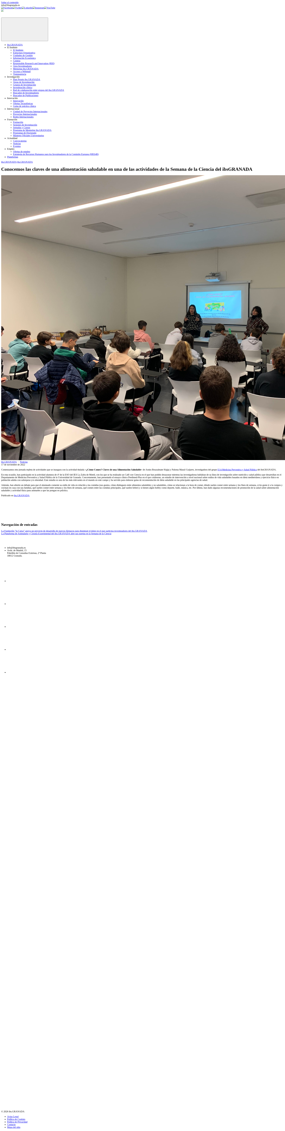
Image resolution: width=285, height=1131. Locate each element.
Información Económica (24, 58)
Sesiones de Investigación (25, 125)
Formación (18, 122)
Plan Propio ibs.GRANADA (26, 79)
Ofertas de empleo (21, 151)
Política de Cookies (16, 1119)
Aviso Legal (13, 1116)
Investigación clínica (22, 87)
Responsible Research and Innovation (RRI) (33, 63)
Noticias (17, 143)
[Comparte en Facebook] (23, 518)
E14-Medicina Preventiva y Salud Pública (237, 469)
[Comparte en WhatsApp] (159, 518)
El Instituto (18, 50)
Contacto (11, 1124)
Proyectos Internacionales (25, 114)
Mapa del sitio (13, 1127)
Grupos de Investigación (24, 85)
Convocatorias (20, 141)
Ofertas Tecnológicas (23, 103)
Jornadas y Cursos (21, 127)
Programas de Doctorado (24, 133)
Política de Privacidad (17, 1122)
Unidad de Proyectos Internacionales (30, 111)
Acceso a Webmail (22, 71)
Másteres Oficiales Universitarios (28, 135)
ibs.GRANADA (15, 44)
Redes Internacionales (23, 117)
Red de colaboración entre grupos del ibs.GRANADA (38, 90)
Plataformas (12, 157)
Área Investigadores (22, 66)
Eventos (17, 146)
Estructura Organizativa (24, 52)
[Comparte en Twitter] (68, 518)
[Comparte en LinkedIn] (113, 518)
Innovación (18, 101)
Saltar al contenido (10, 2)
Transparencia (19, 74)
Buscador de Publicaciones (25, 95)
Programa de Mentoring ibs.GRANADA (32, 130)
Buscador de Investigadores (26, 93)
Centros (16, 60)
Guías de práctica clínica (24, 106)
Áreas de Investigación (23, 82)
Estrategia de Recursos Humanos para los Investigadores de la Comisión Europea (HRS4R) (56, 154)
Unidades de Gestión (23, 55)
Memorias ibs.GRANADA (26, 69)
